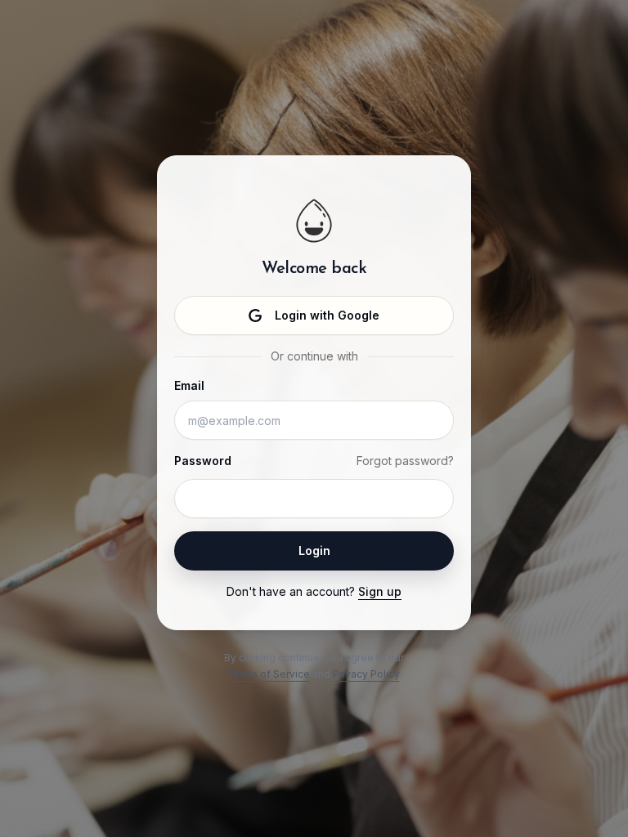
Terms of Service (268, 674)
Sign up (379, 591)
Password (202, 461)
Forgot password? (405, 461)
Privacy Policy (366, 674)
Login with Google (327, 315)
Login (314, 550)
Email (189, 385)
